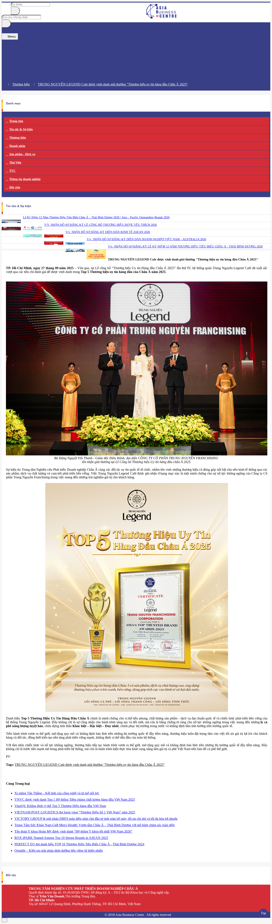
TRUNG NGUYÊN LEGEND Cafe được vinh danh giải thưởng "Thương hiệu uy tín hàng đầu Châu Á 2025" (113, 84)
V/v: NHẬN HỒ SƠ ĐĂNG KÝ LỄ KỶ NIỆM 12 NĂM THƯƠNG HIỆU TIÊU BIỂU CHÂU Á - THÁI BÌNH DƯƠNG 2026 (185, 246)
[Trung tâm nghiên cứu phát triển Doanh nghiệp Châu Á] (161, 17)
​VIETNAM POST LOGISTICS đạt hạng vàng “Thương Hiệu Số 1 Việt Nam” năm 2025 (74, 812)
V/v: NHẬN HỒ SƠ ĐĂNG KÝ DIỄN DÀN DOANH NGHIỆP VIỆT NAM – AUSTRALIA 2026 (146, 239)
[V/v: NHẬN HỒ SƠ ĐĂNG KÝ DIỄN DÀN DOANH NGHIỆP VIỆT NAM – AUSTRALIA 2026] (75, 255)
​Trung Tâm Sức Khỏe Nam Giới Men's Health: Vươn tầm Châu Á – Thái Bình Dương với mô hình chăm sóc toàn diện (94, 825)
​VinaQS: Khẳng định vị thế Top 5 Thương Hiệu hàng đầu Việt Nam (60, 806)
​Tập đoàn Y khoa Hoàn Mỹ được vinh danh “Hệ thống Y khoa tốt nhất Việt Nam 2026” (73, 831)
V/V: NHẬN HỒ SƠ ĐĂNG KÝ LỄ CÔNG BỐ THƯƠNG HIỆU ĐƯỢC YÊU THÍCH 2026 (100, 224)
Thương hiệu (21, 84)
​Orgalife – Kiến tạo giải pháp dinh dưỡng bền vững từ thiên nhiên (58, 850)
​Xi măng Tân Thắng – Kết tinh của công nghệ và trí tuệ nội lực (56, 793)
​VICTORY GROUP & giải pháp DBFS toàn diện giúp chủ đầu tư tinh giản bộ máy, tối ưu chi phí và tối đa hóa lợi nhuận (95, 818)
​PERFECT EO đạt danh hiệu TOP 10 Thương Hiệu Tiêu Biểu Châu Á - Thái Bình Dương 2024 (79, 844)
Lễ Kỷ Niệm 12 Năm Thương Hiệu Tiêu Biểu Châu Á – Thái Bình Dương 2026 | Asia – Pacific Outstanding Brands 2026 (96, 217)
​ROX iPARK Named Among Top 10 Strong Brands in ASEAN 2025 (61, 838)
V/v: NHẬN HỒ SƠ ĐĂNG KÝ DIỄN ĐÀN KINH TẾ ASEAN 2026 (107, 232)
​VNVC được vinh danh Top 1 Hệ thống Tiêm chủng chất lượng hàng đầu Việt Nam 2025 (74, 799)
